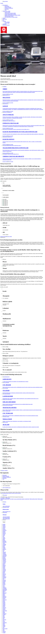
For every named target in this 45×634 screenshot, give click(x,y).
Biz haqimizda (5, 5)
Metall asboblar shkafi (33, 498)
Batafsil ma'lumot (3, 236)
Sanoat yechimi (7, 12)
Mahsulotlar (5, 19)
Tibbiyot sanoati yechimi (9, 16)
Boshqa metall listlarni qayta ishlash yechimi (12, 15)
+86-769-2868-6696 (6, 506)
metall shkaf (27, 498)
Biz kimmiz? (7, 6)
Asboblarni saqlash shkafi (4, 498)
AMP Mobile (7, 497)
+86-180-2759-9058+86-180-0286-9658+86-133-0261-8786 (6, 517)
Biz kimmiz (5, 475)
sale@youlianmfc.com (6, 487)
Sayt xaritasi (2, 497)
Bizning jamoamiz (8, 7)
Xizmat (4, 18)
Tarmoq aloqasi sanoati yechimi (10, 14)
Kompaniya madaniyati (9, 8)
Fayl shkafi (12, 498)
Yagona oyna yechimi (6, 11)
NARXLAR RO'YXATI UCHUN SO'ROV (13, 493)
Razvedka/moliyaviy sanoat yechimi (11, 17)
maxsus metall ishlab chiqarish (19, 498)
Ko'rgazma (7, 9)
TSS (5, 10)
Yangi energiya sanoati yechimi (10, 13)
